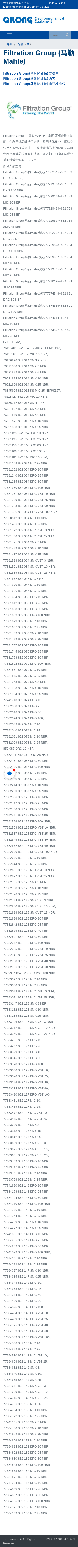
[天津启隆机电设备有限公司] (35, 19)
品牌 (20, 44)
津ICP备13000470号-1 (60, 1539)
